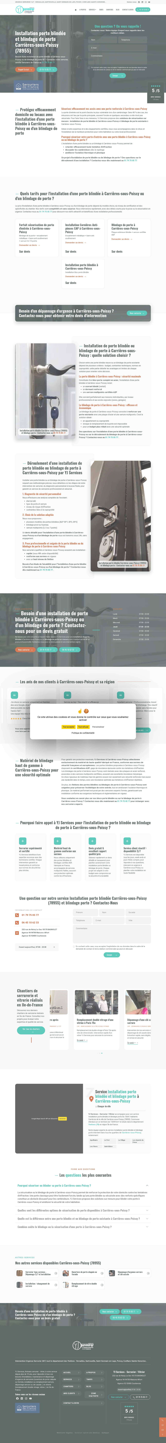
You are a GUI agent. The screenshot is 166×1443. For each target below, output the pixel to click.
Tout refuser (83, 727)
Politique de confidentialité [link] (83, 733)
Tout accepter (68, 727)
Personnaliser (98, 727)
